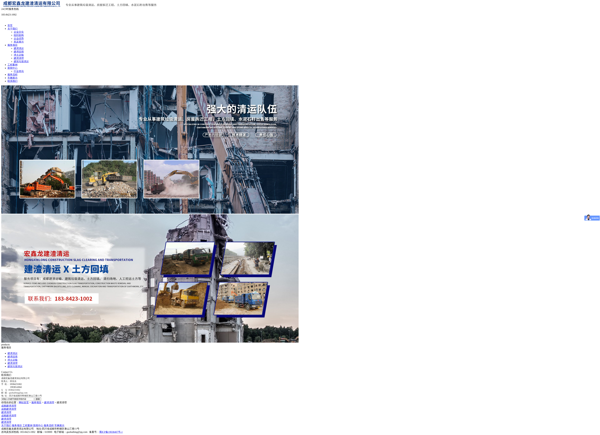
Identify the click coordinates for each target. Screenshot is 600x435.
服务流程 (13, 74)
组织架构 (19, 35)
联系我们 (13, 81)
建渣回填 (19, 51)
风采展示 (19, 41)
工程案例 (13, 64)
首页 (10, 25)
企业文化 (19, 32)
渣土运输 (19, 55)
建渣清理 (19, 58)
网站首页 (24, 402)
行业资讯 (19, 71)
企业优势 (19, 38)
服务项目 (13, 45)
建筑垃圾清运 (21, 61)
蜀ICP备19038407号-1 (111, 432)
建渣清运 (19, 48)
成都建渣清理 (8, 405)
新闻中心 (13, 68)
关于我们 (13, 28)
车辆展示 (13, 77)
